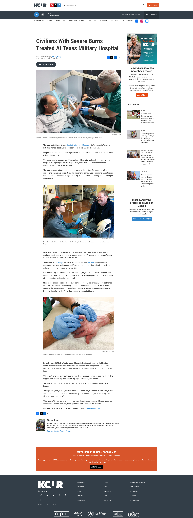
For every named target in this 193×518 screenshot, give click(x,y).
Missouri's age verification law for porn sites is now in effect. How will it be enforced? (148, 159)
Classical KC (128, 21)
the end (91, 262)
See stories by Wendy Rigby (59, 431)
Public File (133, 496)
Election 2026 (39, 21)
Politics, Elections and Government (147, 151)
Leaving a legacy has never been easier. (142, 69)
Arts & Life (60, 21)
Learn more (142, 95)
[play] (36, 14)
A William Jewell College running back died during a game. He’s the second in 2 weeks (147, 118)
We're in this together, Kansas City (96, 451)
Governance (134, 491)
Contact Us (107, 491)
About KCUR (81, 482)
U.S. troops (59, 262)
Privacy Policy (134, 500)
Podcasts (80, 496)
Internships (107, 500)
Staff (105, 487)
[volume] (42, 14)
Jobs (105, 496)
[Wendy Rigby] (40, 425)
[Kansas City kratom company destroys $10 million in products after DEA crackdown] (133, 134)
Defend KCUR (96, 467)
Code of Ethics (134, 487)
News (49, 21)
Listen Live (80, 487)
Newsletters (81, 500)
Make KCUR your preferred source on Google (141, 202)
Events (106, 482)
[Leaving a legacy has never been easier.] (142, 49)
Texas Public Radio (93, 408)
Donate (154, 5)
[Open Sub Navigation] (53, 21)
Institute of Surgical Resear (78, 145)
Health (143, 111)
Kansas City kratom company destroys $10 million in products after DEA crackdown (147, 138)
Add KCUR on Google (142, 218)
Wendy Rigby (56, 57)
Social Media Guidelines (137, 482)
